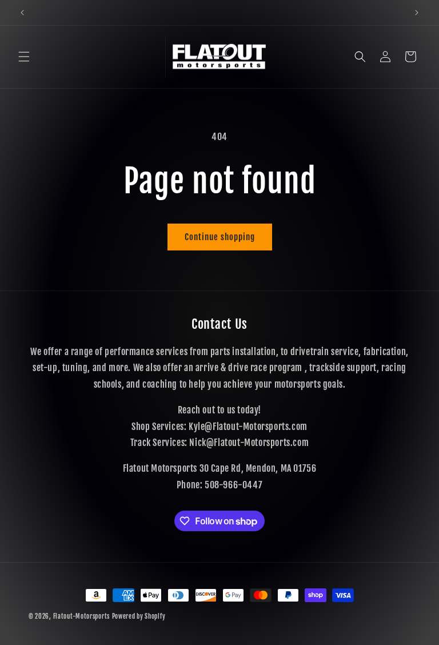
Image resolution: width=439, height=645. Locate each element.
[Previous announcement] (22, 12)
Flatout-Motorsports (81, 616)
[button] (24, 56)
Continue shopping (220, 237)
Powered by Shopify (139, 616)
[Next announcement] (416, 12)
